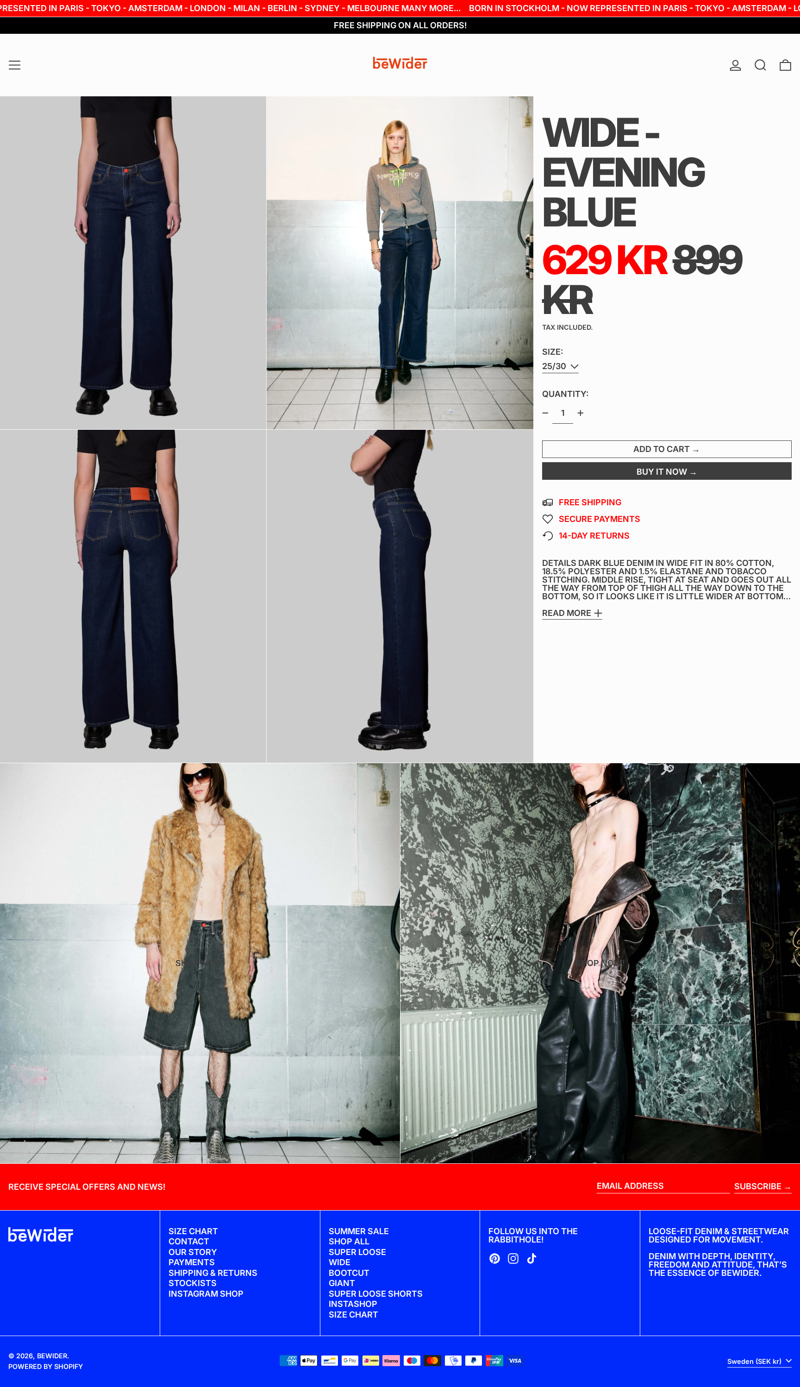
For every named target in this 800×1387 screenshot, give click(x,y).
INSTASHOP (353, 1304)
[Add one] (580, 413)
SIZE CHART (193, 1231)
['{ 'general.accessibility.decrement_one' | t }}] (545, 413)
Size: (552, 352)
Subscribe (757, 1186)
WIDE (339, 1262)
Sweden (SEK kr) (755, 1361)
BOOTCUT (349, 1273)
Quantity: (565, 394)
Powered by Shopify (45, 1366)
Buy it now (662, 472)
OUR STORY (193, 1252)
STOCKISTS (193, 1283)
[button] (760, 65)
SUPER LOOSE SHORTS (376, 1294)
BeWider (52, 1356)
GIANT (342, 1283)
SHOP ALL (349, 1241)
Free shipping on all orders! (400, 25)
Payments (192, 1262)
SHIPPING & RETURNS (213, 1273)
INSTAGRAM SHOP (206, 1294)
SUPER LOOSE (357, 1252)
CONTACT (189, 1241)
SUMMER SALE (359, 1231)
